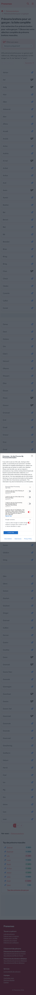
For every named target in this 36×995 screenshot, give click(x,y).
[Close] (32, 456)
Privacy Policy (28, 538)
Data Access (18, 538)
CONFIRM (11, 532)
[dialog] (18, 497)
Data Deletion (8, 538)
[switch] (29, 491)
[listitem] (18, 487)
